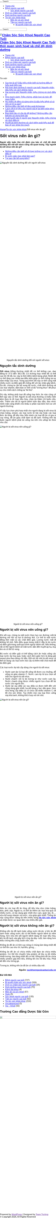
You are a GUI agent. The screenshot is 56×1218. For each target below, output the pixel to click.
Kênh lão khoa (12, 989)
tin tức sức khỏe (47, 918)
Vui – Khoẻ (10, 1006)
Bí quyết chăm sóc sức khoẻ (29, 25)
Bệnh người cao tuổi (14, 8)
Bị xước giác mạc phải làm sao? (20, 156)
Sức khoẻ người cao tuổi (21, 11)
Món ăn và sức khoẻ (19, 20)
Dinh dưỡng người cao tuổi (18, 15)
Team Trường (42, 1214)
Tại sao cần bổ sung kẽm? (17, 158)
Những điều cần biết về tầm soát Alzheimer (25, 106)
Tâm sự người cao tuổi (21, 22)
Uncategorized (12, 1003)
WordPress (17, 1214)
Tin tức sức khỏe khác (15, 18)
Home (3, 129)
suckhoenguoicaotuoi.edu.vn (41, 970)
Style (7, 994)
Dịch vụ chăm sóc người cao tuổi (20, 13)
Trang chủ (9, 6)
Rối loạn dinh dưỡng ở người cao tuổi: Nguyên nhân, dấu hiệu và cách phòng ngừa (30, 88)
